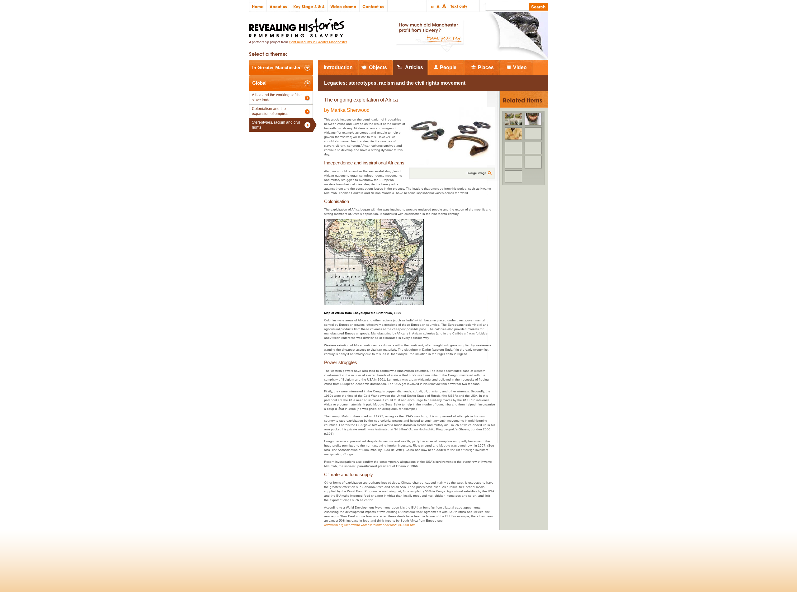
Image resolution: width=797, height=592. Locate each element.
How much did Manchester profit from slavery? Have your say (430, 36)
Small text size (432, 6)
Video (520, 67)
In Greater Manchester (276, 67)
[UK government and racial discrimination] (513, 148)
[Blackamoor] (533, 133)
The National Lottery (410, 552)
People (448, 67)
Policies (259, 552)
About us (278, 6)
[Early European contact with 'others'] (533, 148)
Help (343, 552)
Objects (378, 67)
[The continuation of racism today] (513, 162)
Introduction (338, 67)
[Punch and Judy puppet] (533, 119)
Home (258, 6)
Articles (414, 67)
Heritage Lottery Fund (456, 552)
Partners (323, 552)
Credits (302, 552)
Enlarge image (476, 173)
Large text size (444, 6)
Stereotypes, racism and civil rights (276, 125)
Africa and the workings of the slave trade (277, 97)
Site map (281, 552)
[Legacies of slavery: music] (513, 133)
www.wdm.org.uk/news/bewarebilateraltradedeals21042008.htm (369, 525)
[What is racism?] (513, 176)
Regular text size (438, 6)
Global (259, 83)
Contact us (374, 6)
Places (486, 67)
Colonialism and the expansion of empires (270, 111)
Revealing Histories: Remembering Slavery (298, 26)
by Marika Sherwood (347, 110)
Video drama (344, 6)
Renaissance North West (513, 552)
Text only (458, 6)
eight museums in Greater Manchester (318, 42)
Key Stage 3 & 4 (309, 6)
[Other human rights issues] (513, 119)
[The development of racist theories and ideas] (533, 162)
